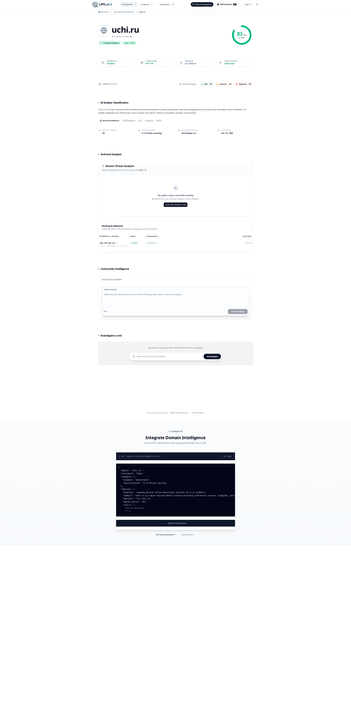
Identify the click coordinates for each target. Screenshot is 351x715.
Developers (165, 4)
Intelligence (127, 4)
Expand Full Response (177, 523)
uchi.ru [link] (142, 12)
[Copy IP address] (117, 243)
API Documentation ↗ (166, 534)
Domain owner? (198, 413)
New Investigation (203, 4)
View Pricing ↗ (188, 534)
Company (144, 4)
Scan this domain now (175, 204)
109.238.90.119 (107, 243)
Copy (229, 456)
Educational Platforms (124, 12)
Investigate (212, 356)
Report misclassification (179, 413)
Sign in (248, 4)
